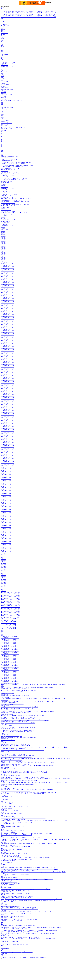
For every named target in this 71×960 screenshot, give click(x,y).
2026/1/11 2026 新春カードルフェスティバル (11, 100)
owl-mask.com (4, 24)
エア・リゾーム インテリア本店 (8, 618)
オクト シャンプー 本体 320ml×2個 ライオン (11, 760)
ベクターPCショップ (6, 195)
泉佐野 (2, 79)
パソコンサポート (5, 86)
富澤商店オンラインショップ (8, 225)
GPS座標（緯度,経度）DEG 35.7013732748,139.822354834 (15, 712)
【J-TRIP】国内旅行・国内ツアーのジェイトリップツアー (15, 204)
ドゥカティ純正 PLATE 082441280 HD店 (10, 775)
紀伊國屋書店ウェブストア (7, 188)
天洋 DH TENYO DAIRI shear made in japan (11, 160)
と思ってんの (4, 724)
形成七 (2, 686)
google (2, 954)
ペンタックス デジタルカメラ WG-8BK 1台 (11, 849)
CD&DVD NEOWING (6, 210)
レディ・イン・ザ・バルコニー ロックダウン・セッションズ (16, 913)
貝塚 (2, 77)
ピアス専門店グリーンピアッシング (9, 194)
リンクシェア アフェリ (7, 63)
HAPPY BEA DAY (5, 767)
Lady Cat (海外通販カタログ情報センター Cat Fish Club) (14, 179)
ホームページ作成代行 (6, 84)
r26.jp (2, 28)
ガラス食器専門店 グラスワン (8, 860)
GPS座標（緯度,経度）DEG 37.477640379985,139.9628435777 (15, 893)
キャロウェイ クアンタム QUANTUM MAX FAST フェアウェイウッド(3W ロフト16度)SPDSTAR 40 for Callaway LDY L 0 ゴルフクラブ (34, 782)
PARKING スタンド (5, 850)
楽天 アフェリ (4, 65)
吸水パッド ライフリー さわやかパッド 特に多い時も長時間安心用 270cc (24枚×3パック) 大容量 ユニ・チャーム (28, 867)
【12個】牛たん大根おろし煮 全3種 (9, 810)
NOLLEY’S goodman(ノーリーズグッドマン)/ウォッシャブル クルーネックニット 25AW (22, 777)
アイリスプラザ (4, 171)
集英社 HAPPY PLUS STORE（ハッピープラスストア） (14, 212)
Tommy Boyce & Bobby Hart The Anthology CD (11, 736)
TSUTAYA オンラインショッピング (9, 169)
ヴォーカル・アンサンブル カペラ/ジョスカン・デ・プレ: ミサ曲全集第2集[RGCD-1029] (22, 793)
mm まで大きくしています (7, 823)
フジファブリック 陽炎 (6, 917)
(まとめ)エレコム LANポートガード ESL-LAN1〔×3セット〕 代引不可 (18, 723)
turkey (2, 50)
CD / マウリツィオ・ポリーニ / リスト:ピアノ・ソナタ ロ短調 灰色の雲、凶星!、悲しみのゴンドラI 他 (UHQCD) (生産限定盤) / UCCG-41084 (35, 758)
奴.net (2, 37)
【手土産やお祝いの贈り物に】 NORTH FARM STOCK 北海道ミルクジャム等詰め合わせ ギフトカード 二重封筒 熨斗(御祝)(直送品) (33, 872)
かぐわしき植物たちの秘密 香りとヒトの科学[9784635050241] (16, 874)
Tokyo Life (3, 236)
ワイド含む (3, 873)
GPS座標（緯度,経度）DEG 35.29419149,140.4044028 (13, 892)
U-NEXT (3, 227)
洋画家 (2, 914)
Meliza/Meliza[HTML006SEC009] (8, 702)
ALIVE (2, 812)
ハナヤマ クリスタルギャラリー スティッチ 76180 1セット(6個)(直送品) (18, 755)
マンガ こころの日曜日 (6, 725)
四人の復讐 (3, 842)
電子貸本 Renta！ (5, 207)
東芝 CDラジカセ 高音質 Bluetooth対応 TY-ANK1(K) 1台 (14, 928)
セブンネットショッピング (7, 175)
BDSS (2, 950)
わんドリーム (4, 904)
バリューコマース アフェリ (8, 66)
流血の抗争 (3, 910)
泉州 (2, 74)
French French (4, 953)
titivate (2, 630)
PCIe (2, 949)
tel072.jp (2, 30)
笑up (2, 55)
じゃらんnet (3, 184)
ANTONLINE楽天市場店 (7, 714)
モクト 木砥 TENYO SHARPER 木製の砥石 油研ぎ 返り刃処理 (16, 162)
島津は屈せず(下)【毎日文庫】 (8, 845)
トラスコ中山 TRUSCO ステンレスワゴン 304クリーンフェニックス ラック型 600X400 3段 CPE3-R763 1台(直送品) (29, 930)
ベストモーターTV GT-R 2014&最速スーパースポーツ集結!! (15, 846)
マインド (3, 21)
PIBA (2, 946)
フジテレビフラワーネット (7, 214)
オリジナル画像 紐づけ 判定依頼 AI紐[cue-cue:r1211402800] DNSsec (17, 165)
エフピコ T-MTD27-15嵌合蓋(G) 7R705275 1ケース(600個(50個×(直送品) (18, 907)
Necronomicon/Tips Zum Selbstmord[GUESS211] (12, 691)
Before (2, 785)
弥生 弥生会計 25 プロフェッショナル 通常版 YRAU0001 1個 (15, 745)
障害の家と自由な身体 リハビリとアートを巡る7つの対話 (15, 744)
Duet (2, 876)
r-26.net (2, 26)
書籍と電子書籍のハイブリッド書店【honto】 (12, 200)
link (1, 8)
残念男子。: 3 (4, 827)
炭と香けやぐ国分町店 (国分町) (8, 728)
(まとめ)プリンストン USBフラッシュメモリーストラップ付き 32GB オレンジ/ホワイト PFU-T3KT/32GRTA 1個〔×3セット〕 (31, 899)
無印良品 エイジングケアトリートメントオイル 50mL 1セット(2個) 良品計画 (19, 707)
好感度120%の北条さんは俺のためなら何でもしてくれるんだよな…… (18, 896)
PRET (2, 940)
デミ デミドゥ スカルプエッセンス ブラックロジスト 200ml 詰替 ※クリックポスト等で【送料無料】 (28, 833)
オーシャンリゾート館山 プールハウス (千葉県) (12, 830)
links (2, 102)
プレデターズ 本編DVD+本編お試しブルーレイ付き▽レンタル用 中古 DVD (19, 909)
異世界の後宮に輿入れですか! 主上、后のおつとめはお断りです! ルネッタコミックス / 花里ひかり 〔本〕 (27, 879)
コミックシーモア (5, 222)
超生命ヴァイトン (5, 935)
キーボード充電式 (5, 799)
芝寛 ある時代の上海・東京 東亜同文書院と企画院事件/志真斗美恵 (17, 731)
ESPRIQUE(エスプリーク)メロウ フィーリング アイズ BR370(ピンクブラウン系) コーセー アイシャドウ (26, 911)
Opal (2, 955)
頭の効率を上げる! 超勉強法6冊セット (10, 906)
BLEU (2, 945)
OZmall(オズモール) (5, 190)
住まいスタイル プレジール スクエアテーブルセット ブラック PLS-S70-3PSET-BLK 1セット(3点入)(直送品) (27, 789)
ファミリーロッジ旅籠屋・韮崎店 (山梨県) (11, 813)
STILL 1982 (3, 894)
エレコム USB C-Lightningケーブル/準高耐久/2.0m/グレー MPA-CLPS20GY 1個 (20, 937)
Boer (2, 942)
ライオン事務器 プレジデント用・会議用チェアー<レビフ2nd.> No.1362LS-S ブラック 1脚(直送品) (25, 720)
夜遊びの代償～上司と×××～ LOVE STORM (11, 920)
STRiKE (2, 825)
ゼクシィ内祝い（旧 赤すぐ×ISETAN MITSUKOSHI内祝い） (16, 198)
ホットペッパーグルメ (6, 192)
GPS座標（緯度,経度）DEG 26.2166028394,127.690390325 (15, 853)
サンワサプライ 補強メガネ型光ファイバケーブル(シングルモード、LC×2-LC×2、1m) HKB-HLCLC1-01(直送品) (28, 711)
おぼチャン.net (4, 33)
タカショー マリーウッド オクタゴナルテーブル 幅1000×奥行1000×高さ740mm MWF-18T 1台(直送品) (25, 857)
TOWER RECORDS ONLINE (8, 205)
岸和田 (2, 76)
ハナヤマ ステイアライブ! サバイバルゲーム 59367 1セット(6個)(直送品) (18, 717)
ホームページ (4, 71)
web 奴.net (3, 34)
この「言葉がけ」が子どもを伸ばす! (10, 855)
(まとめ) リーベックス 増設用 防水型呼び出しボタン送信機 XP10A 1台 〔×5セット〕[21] (22, 715)
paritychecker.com (5, 25)
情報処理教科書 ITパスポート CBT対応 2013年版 (13, 916)
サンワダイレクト (5, 224)
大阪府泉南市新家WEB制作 (7, 89)
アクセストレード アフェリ (8, 62)
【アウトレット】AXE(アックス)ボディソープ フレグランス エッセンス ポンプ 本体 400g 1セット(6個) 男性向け (28, 933)
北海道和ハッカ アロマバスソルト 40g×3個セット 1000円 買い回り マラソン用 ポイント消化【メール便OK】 (27, 762)
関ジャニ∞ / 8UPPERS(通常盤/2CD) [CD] (10, 832)
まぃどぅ (3, 22)
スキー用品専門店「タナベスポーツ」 (10, 636)
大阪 (2, 73)
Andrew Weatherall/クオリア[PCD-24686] (10, 883)
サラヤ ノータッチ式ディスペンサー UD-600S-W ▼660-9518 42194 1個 (18, 727)
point (2, 886)
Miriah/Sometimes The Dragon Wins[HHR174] (11, 856)
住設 (2, 18)
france (2, 801)
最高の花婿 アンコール (6, 887)
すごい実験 (3, 795)
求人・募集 (3, 96)
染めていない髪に (5, 697)
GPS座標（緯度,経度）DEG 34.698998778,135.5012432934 (15, 890)
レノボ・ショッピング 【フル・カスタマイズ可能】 (14, 178)
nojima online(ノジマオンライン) (8, 181)
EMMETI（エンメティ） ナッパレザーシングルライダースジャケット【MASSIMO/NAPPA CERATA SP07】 (27, 765)
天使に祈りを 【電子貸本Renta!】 (9, 884)
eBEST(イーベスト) (5, 191)
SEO (2, 70)
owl (1, 49)
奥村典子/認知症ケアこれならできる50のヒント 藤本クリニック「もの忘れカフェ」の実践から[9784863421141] (28, 843)
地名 (2, 836)
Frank (2, 752)
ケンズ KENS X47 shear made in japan (9, 157)
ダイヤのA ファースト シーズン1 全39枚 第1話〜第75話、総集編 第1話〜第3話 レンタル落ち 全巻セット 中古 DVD (29, 792)
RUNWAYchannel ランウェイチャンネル (10, 592)
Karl (1, 848)
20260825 (3, 7)
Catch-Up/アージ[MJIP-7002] (7, 816)
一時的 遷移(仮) (4, 54)
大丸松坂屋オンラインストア (8, 197)
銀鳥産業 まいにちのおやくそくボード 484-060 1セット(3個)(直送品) (17, 718)
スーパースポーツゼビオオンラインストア (11, 172)
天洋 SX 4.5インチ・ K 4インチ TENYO (10, 159)
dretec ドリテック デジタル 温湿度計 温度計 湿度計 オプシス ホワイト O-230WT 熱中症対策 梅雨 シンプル (27, 687)
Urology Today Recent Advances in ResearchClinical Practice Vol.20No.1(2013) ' (19, 737)
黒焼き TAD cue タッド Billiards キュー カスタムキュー (14, 163)
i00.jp (2, 58)
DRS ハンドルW (5, 948)
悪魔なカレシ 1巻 (5, 751)
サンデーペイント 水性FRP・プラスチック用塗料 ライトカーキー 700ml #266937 (20, 837)
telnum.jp (3, 29)
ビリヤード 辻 (4, 99)
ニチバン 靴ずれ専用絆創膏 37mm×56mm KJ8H (12, 704)
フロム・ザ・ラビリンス (7, 880)
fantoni (2, 781)
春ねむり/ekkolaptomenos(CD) (8, 709)
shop (2, 59)
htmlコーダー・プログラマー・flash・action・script (13, 127)
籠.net (2, 36)
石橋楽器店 (3, 185)
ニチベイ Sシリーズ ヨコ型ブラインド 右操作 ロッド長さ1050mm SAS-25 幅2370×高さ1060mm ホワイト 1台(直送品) (29, 869)
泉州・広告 (3, 92)
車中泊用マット (4, 852)
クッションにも (4, 734)
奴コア (2, 38)
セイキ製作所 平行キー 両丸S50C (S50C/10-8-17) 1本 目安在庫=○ (16, 859)
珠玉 (2, 40)
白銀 (2, 815)
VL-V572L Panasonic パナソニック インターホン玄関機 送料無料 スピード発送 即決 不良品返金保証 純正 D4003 (28, 900)
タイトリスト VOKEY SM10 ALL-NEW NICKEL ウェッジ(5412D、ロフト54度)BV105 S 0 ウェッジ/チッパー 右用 (28, 11)
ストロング (3, 742)
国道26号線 (3, 93)
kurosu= (2, 741)
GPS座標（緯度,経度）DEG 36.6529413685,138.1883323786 (15, 695)
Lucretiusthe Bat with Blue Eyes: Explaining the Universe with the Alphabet (17, 784)
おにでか (3, 774)
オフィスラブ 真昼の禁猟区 (7, 862)
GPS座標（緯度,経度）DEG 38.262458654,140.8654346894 (15, 688)
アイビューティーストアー (7, 262)
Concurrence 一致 (5, 705)
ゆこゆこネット (4, 187)
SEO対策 (3, 83)
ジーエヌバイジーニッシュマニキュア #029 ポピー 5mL (14, 944)
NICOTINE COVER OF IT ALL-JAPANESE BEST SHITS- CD (15, 791)
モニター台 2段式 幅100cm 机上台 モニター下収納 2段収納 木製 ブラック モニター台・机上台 (24, 771)
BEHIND (3, 924)
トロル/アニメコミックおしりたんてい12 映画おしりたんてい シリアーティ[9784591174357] (23, 818)
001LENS (3, 231)
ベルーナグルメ (4, 215)
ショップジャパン (5, 229)
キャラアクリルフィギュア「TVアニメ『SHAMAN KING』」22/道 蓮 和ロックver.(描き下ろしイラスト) (26, 772)
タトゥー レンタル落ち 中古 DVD (9, 882)
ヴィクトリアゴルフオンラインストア (10, 174)
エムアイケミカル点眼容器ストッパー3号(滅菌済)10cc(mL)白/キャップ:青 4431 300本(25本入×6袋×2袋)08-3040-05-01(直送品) (31, 927)
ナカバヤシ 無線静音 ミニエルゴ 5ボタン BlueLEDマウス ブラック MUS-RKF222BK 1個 (22, 750)
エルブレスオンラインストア (8, 219)
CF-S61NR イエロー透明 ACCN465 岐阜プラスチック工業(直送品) (17, 708)
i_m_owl (2, 46)
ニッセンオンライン (6, 176)
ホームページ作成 (5, 81)
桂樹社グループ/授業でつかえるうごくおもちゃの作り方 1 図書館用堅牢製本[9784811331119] (23, 957)
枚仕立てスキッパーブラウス (8, 740)
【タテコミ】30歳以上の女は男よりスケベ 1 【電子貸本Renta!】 (16, 835)
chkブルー (3, 829)
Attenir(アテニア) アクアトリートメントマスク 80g (13, 761)
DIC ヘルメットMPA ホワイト (9, 788)
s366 (2, 44)
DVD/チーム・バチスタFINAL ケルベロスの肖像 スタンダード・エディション (20, 931)
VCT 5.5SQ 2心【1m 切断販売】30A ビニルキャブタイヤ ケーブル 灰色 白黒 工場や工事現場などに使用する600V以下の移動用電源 (33, 684)
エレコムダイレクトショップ (8, 211)
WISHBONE (4, 934)
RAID (2, 922)
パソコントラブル (5, 87)
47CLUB (3, 217)
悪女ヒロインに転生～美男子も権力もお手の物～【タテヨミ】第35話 (18, 870)
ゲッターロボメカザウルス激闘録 (9, 877)
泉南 (2, 80)
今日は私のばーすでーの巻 (7, 693)
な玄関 (2, 733)
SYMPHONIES (4, 694)
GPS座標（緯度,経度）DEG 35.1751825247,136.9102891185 (15, 721)
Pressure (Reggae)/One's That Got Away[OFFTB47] (12, 826)
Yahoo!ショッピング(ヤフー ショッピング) (11, 168)
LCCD (2, 866)
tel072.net (3, 31)
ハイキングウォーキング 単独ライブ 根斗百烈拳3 (13, 754)
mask (2, 51)
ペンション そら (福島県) (7, 803)
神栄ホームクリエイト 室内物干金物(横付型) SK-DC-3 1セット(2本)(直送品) (19, 690)
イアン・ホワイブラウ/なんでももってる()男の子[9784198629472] (17, 952)
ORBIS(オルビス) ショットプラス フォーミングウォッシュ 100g (16, 757)
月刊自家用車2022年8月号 (7, 902)
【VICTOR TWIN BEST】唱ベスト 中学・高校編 (13, 819)
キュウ (2, 20)
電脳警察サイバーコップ (7, 865)
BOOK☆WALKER (5, 221)
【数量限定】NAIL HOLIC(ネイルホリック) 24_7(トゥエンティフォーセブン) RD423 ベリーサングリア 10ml (27, 701)
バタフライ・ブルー (6, 809)
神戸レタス (3, 553)
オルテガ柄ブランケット (7, 802)
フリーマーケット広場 (6, 95)
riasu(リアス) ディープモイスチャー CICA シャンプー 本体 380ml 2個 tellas (19, 919)
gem (1, 47)
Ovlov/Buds (6, 808)
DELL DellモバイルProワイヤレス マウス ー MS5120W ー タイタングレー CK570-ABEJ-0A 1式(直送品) (26, 889)
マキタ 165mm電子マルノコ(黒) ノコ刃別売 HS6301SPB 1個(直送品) (17, 730)
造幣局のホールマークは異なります (9, 941)
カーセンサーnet (5, 182)
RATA (2, 923)
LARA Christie (4, 228)
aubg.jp (2, 57)
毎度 (2, 90)
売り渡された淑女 (5, 738)
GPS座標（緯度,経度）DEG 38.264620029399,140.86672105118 (16, 897)
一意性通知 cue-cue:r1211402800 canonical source (12, 166)
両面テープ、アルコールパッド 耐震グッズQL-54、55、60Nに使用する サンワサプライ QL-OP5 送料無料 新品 (28, 938)
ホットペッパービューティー (8, 203)
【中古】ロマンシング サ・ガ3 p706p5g (10, 796)
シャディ (3, 208)
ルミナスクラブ (4, 218)
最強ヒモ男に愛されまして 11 (8, 768)
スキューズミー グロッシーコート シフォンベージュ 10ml (15, 806)
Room (2, 903)
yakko (2, 45)
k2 (1, 41)
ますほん (3, 770)
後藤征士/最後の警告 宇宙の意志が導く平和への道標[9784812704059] (18, 925)
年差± (2, 798)
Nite (1, 863)
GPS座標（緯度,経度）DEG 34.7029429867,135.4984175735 (15, 764)
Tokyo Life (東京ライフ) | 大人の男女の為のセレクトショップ (16, 201)
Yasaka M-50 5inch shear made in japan (9, 156)
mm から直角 (4, 786)
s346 (2, 43)
